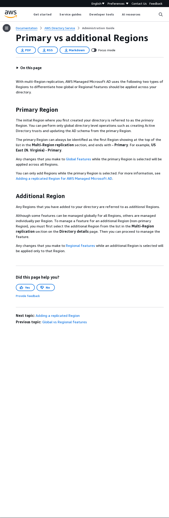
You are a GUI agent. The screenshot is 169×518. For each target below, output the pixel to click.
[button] (29, 68)
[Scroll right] (144, 14)
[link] (98, 28)
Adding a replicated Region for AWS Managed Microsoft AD (64, 178)
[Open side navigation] (7, 28)
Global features (78, 159)
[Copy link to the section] (12, 110)
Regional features (80, 245)
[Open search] (161, 14)
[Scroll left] (30, 14)
